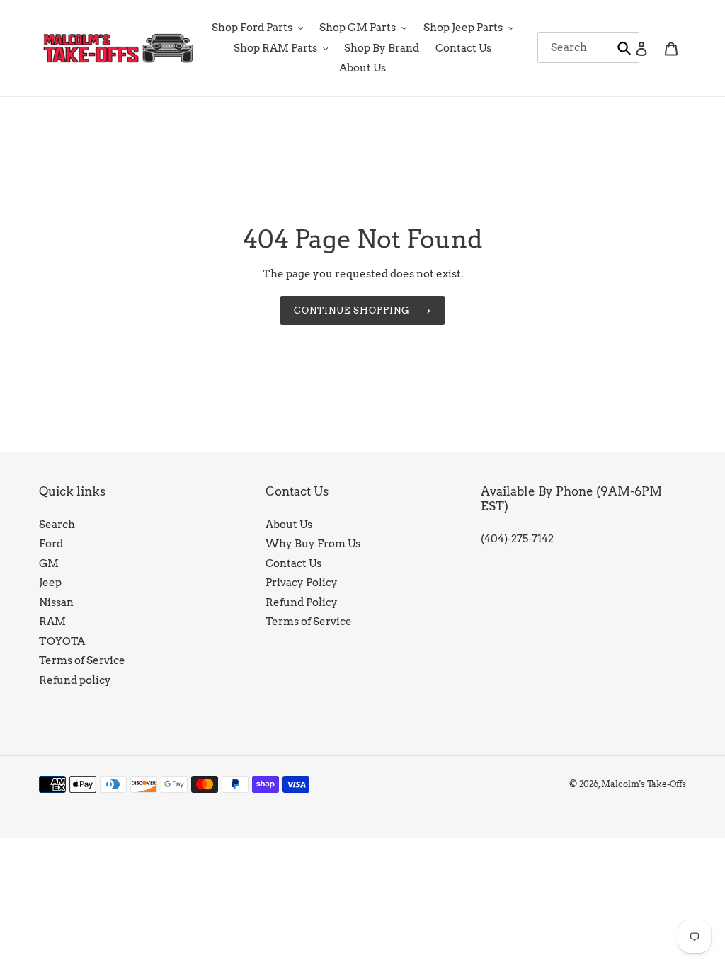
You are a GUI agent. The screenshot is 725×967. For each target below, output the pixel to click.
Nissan (56, 602)
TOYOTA (62, 641)
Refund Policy (302, 602)
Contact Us (293, 563)
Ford (51, 543)
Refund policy (75, 680)
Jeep (50, 582)
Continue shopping (352, 310)
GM (49, 563)
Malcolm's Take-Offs (643, 784)
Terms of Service (82, 660)
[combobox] (588, 47)
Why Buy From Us (313, 543)
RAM (52, 621)
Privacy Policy (302, 582)
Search (57, 524)
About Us (289, 524)
